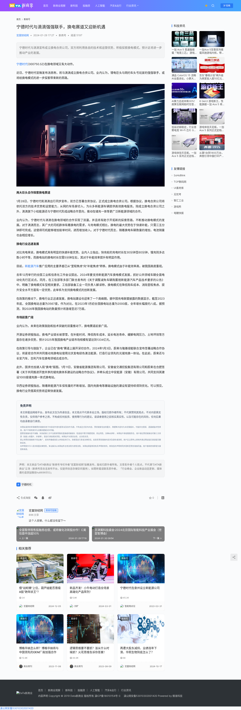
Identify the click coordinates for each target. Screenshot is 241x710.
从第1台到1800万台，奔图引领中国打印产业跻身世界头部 (211, 154)
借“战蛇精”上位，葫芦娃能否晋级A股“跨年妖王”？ (40, 590)
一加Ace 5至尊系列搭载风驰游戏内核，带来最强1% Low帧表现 (211, 51)
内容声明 (43, 695)
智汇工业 (179, 200)
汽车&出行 (115, 5)
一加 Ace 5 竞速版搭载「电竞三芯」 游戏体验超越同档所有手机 (184, 51)
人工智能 (100, 5)
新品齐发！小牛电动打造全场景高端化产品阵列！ (89, 590)
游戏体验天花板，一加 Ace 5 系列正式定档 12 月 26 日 (211, 128)
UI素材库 (179, 187)
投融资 (86, 5)
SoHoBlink (179, 175)
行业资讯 (131, 5)
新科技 (74, 5)
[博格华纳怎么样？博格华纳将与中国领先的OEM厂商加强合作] (40, 629)
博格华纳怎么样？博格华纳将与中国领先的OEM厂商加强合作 (39, 650)
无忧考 (177, 193)
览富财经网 (22, 35)
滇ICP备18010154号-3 (107, 695)
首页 (45, 5)
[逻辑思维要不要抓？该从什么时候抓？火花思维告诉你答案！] (90, 629)
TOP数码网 (180, 181)
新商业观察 (59, 5)
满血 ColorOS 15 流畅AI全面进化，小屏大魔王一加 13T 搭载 (184, 77)
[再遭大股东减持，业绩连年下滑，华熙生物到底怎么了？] (141, 629)
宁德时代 (22, 64)
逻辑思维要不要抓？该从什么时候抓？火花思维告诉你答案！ (89, 650)
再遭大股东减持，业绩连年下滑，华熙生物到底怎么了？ (138, 650)
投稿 (227, 5)
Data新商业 (76, 695)
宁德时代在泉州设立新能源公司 (140, 588)
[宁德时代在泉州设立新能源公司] (141, 568)
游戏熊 (177, 206)
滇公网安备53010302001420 (140, 695)
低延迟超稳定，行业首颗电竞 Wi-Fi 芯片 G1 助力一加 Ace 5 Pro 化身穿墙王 (184, 128)
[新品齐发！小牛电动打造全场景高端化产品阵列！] (90, 568)
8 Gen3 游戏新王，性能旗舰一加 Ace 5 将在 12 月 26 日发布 (211, 103)
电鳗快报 (179, 212)
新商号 (62, 35)
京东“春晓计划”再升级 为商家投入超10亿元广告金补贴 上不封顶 (211, 77)
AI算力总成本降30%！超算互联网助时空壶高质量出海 (184, 103)
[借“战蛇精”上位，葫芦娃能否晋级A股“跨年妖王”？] (40, 568)
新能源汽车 (32, 266)
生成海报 (25, 497)
